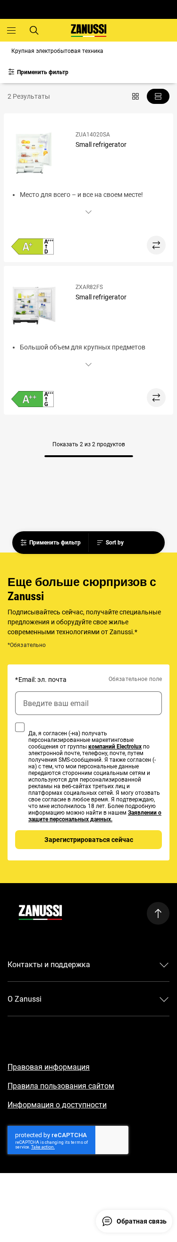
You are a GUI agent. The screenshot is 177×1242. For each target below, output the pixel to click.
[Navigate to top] (158, 913)
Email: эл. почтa (41, 679)
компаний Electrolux (115, 746)
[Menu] (11, 30)
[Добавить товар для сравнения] (156, 245)
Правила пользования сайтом (61, 1085)
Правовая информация (49, 1067)
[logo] (40, 913)
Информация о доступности (57, 1104)
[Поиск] (34, 30)
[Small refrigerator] (37, 154)
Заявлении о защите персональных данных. (94, 816)
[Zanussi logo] (88, 30)
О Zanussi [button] (25, 999)
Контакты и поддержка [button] (49, 964)
